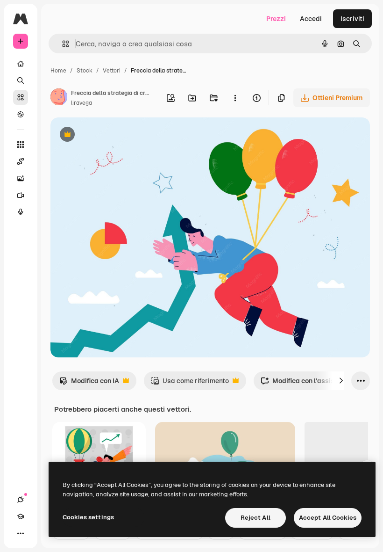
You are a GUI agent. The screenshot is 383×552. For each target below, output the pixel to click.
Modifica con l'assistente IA (310, 383)
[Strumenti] (20, 144)
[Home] (20, 63)
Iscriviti (352, 19)
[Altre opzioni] (235, 97)
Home (58, 70)
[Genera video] (20, 195)
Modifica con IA (89, 383)
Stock (84, 70)
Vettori (112, 70)
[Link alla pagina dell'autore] (58, 98)
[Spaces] (20, 161)
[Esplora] (20, 114)
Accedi (311, 19)
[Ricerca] (20, 80)
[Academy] (20, 516)
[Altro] (20, 533)
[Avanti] (341, 380)
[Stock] (20, 97)
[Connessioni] (20, 499)
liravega (81, 103)
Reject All (255, 518)
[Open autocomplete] (62, 43)
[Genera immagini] (20, 178)
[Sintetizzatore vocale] (20, 211)
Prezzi (276, 19)
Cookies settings (88, 517)
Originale (112, 135)
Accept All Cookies (327, 518)
